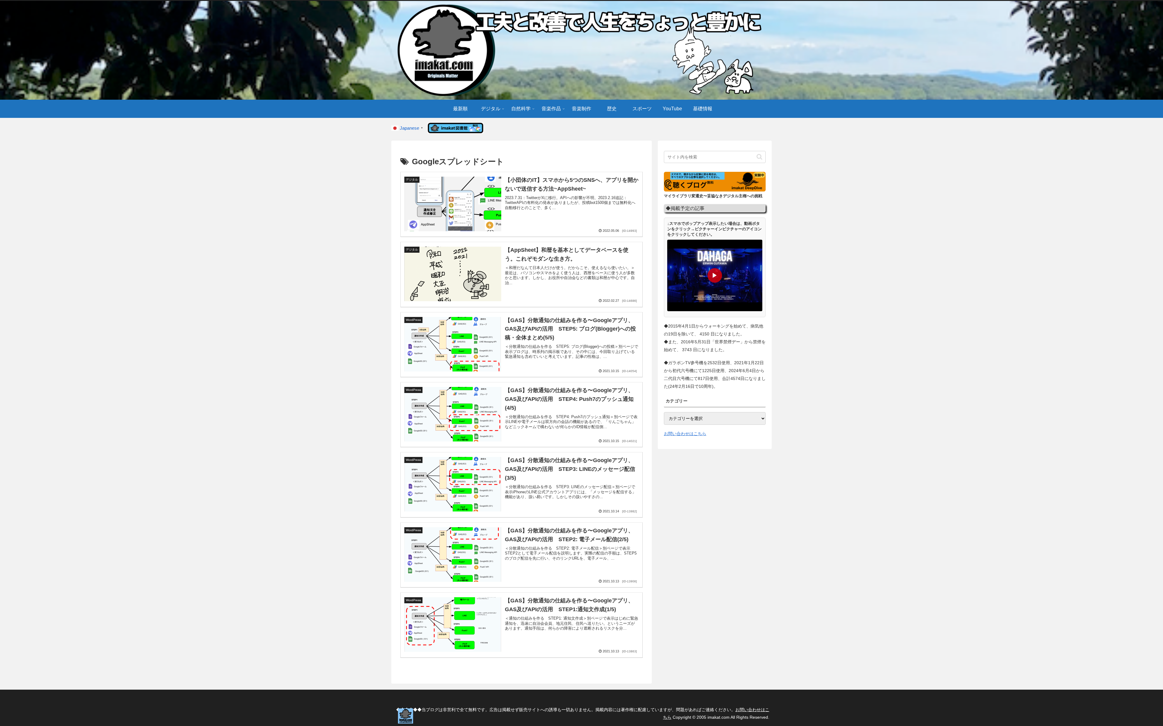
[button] (759, 156)
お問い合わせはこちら (685, 433)
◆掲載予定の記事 (685, 208)
